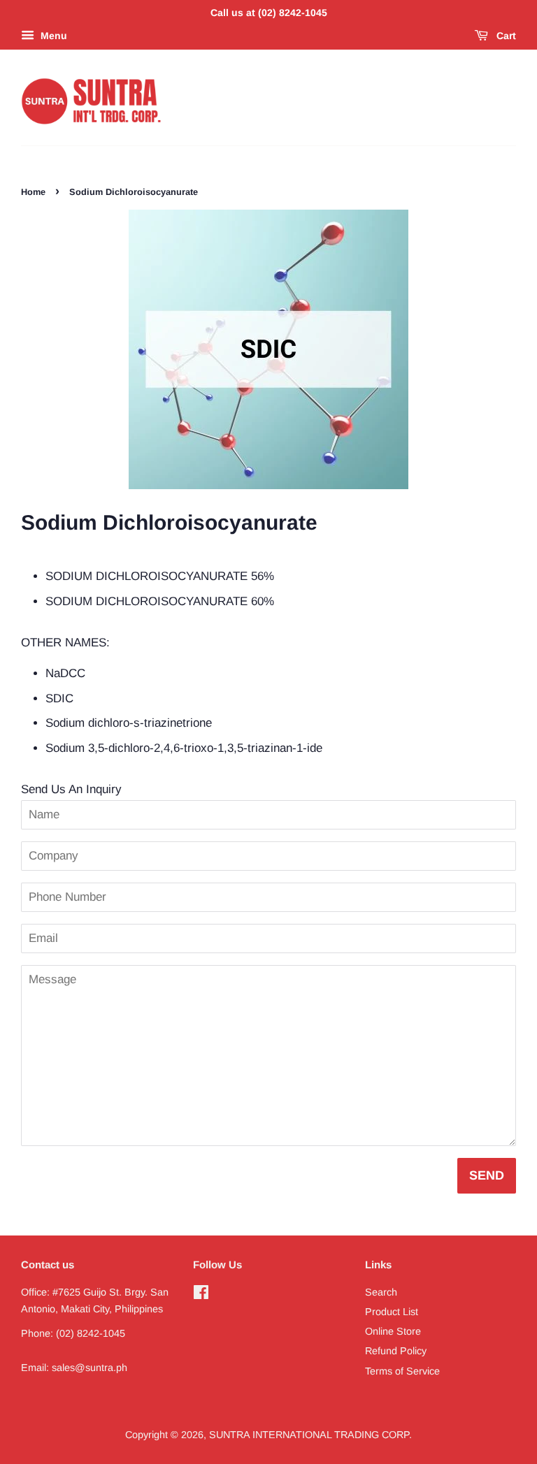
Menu (52, 35)
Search (381, 1292)
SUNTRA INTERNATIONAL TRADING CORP (309, 1434)
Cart (505, 35)
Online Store (393, 1331)
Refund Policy (396, 1350)
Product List (391, 1311)
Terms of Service (402, 1371)
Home (33, 192)
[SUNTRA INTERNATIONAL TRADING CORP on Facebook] (201, 1294)
